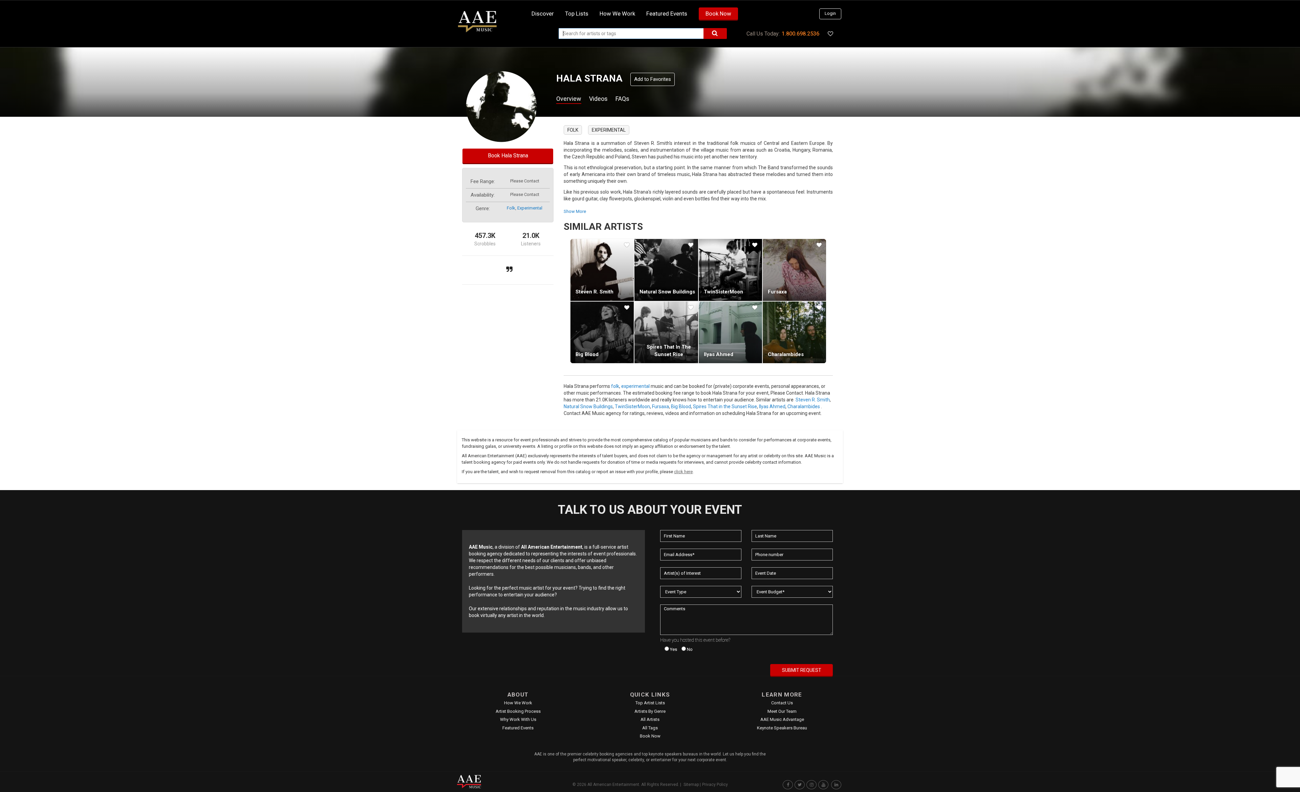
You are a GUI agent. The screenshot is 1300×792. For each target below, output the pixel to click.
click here (683, 471)
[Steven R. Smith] (602, 270)
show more (575, 211)
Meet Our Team (782, 711)
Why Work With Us (518, 719)
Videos (598, 98)
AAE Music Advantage (782, 719)
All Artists (650, 719)
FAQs (622, 98)
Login (830, 13)
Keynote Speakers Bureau (782, 727)
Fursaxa (777, 292)
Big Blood (587, 354)
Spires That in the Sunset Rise (725, 406)
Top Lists (576, 13)
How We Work (518, 702)
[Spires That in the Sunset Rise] (666, 332)
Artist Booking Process (518, 711)
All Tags (650, 727)
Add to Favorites (652, 79)
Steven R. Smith (594, 292)
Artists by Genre (650, 711)
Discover (543, 13)
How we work (617, 13)
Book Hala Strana (508, 155)
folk (511, 208)
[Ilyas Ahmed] (730, 332)
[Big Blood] (602, 332)
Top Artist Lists (650, 702)
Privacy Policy (715, 784)
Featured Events (666, 13)
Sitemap (691, 784)
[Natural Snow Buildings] (666, 270)
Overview (568, 98)
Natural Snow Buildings (667, 292)
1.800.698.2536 (800, 33)
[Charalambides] (794, 332)
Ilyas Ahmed (718, 354)
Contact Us (782, 702)
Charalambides (786, 354)
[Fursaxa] (794, 270)
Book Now (718, 13)
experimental (529, 208)
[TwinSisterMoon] (730, 270)
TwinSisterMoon (723, 292)
